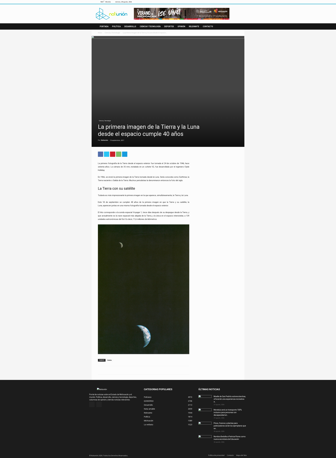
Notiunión (104, 140)
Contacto (208, 26)
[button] (235, 26)
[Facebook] (232, 2)
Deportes (169, 26)
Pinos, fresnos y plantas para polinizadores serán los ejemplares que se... (230, 425)
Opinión (181, 26)
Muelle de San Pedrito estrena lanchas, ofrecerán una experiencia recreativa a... (230, 399)
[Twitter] (236, 2)
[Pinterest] (112, 154)
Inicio (100, 33)
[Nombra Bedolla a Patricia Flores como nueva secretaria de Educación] (205, 439)
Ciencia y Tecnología (150, 26)
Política (116, 26)
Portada (104, 26)
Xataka (109, 360)
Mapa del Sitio (241, 455)
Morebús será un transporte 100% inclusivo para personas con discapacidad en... (228, 412)
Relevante (194, 26)
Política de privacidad (216, 455)
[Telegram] (124, 154)
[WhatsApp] (118, 154)
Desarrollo (130, 26)
